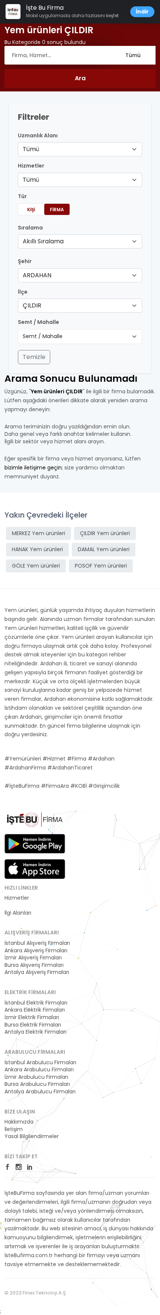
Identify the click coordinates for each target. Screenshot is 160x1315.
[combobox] (80, 149)
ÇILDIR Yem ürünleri (105, 533)
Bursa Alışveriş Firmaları (34, 965)
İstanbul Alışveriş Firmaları (37, 943)
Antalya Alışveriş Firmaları (36, 972)
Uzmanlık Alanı (38, 135)
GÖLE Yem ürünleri (36, 565)
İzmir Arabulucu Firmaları (36, 1077)
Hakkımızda (18, 1121)
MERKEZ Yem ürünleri (38, 533)
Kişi (31, 209)
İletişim (13, 1129)
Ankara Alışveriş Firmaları (35, 950)
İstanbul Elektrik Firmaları (35, 1002)
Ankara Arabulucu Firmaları (39, 1069)
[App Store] (34, 869)
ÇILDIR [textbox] (32, 305)
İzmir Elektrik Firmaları (31, 1017)
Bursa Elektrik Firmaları (32, 1024)
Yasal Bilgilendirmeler (31, 1136)
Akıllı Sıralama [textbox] (43, 241)
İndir (142, 11)
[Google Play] (34, 843)
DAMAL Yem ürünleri (103, 549)
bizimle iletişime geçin (33, 467)
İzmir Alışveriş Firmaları (33, 957)
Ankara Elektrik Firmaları (34, 1009)
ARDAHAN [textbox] (37, 275)
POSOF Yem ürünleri (101, 565)
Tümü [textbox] (31, 149)
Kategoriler (18, 905)
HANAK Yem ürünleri (37, 549)
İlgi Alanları (17, 912)
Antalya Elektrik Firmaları (35, 1032)
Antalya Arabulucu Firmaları (40, 1091)
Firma (57, 209)
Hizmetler (16, 898)
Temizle (34, 357)
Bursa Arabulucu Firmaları (37, 1084)
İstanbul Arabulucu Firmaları (40, 1062)
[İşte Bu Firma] (34, 822)
